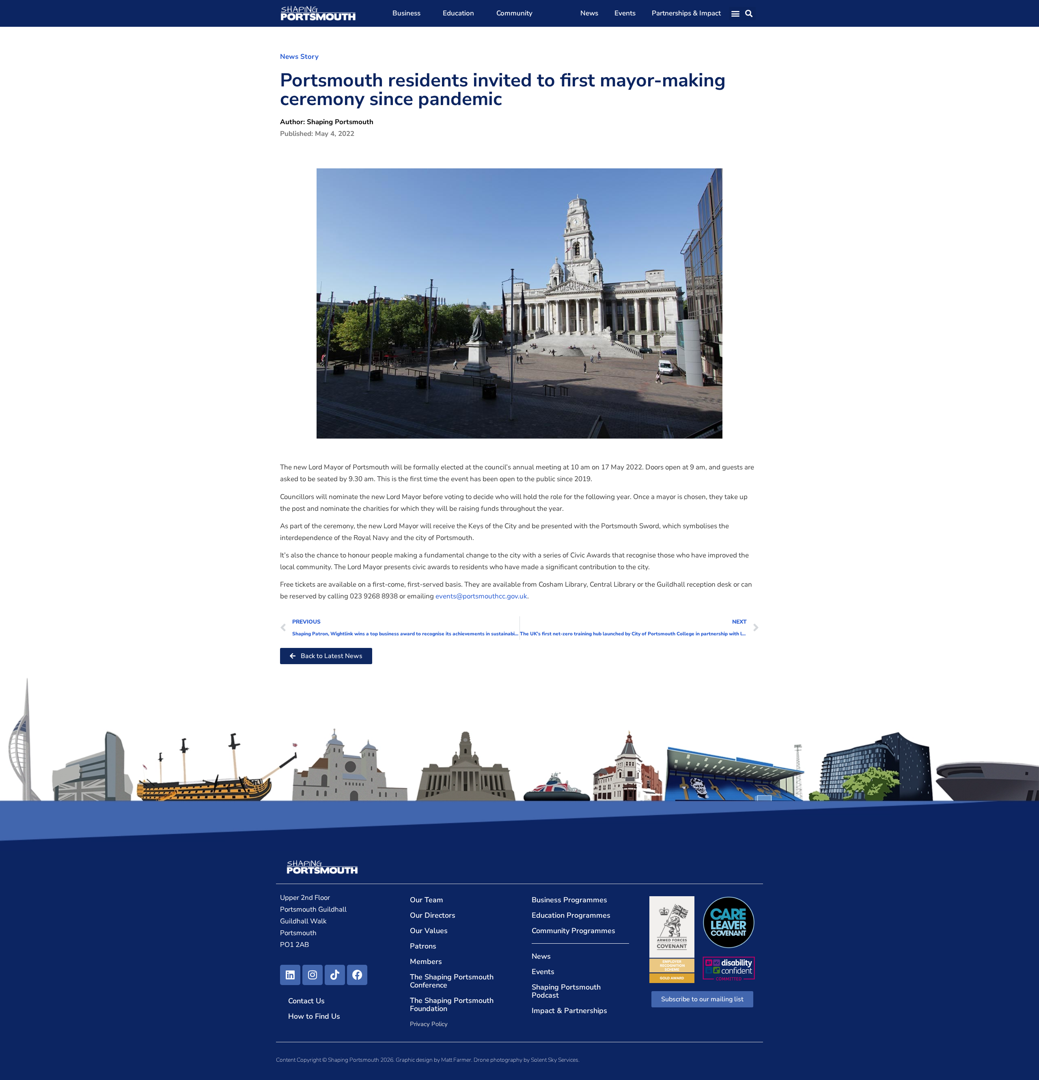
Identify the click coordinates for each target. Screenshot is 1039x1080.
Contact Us (306, 1001)
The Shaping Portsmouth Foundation (452, 1004)
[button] (735, 13)
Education (458, 13)
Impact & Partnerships (569, 1010)
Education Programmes (571, 915)
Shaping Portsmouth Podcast (566, 991)
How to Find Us (314, 1016)
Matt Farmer (456, 1060)
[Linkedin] (290, 975)
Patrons (423, 946)
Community (514, 13)
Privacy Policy (429, 1024)
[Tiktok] (335, 975)
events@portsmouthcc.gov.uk (481, 596)
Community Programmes (573, 931)
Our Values (429, 931)
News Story (299, 56)
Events (625, 13)
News (589, 13)
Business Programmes (569, 900)
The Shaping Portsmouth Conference (452, 981)
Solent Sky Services (554, 1060)
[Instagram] (312, 975)
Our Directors (432, 915)
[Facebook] (357, 975)
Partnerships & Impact (686, 13)
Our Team (426, 900)
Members (426, 961)
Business (406, 13)
